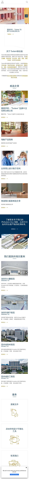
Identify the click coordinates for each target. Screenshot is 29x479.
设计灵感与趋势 (11, 75)
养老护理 (8, 58)
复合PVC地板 (11, 65)
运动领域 (18, 60)
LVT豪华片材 (19, 65)
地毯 (5, 67)
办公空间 (14, 58)
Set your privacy (14, 474)
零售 (23, 58)
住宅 (13, 60)
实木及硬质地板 (11, 67)
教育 (19, 58)
